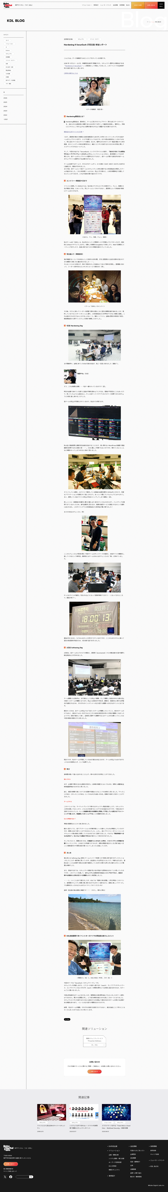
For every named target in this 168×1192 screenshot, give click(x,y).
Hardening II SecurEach (73, 66)
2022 (5, 115)
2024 (5, 106)
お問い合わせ (151, 5)
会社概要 (133, 1158)
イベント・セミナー (10, 60)
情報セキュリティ (114, 1170)
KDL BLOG (154, 1166)
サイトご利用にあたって (10, 1171)
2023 (5, 111)
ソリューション (86, 5)
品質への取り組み (135, 1173)
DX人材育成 (112, 1166)
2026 (5, 98)
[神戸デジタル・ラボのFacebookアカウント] (10, 1176)
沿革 (131, 1166)
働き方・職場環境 (135, 1177)
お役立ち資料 (138, 5)
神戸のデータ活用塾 (10, 80)
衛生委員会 (8, 70)
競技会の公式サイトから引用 (73, 132)
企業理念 (133, 1154)
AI (6, 47)
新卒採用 (153, 1151)
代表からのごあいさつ (137, 1151)
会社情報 (115, 5)
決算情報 (133, 1169)
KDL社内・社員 (9, 67)
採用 (7, 64)
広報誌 (7, 77)
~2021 (6, 119)
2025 (5, 102)
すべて (7, 40)
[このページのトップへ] (162, 1135)
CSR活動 (8, 74)
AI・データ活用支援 (115, 1162)
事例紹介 (96, 5)
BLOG (128, 5)
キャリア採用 (154, 1154)
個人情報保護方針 (8, 1169)
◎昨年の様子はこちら (71, 73)
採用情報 (122, 5)
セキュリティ (9, 54)
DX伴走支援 (113, 1146)
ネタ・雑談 (8, 83)
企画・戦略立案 (114, 1155)
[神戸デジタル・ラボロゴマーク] (18, 1148)
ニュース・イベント (105, 5)
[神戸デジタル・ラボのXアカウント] (5, 1177)
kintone (8, 50)
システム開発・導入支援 (116, 1159)
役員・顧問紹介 (135, 1162)
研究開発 (8, 57)
